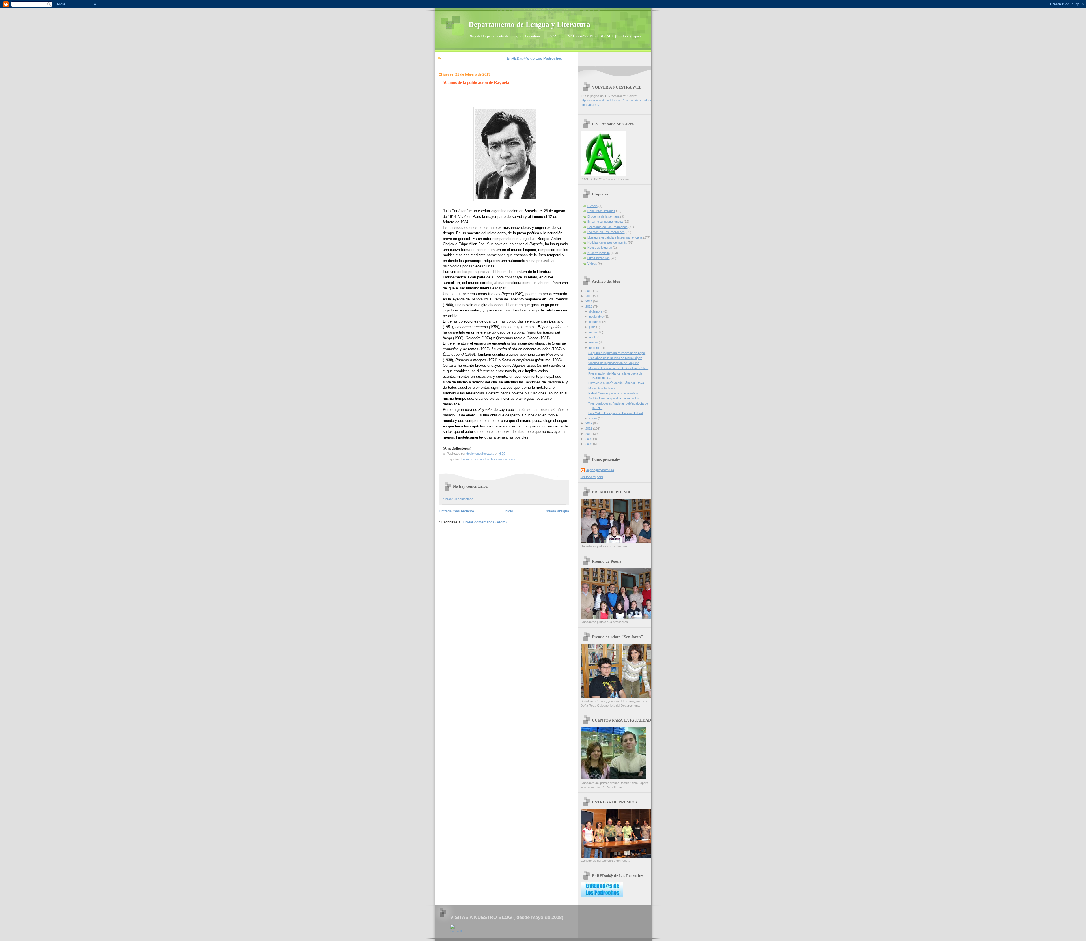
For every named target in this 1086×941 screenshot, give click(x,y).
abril (592, 337)
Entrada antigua (556, 511)
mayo (593, 332)
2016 (589, 291)
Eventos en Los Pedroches (606, 232)
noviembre (596, 316)
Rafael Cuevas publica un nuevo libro (613, 393)
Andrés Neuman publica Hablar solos (613, 398)
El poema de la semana (603, 216)
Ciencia (592, 206)
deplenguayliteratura (600, 470)
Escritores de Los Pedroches (607, 227)
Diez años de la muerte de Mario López (615, 358)
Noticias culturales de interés (607, 242)
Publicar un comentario (457, 498)
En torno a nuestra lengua (605, 221)
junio (592, 327)
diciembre (596, 311)
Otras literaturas (598, 258)
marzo (594, 342)
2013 (589, 306)
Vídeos (592, 263)
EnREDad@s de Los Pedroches (534, 58)
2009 (589, 439)
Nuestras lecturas (599, 247)
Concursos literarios (601, 211)
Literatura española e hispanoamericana (488, 459)
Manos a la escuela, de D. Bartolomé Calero (618, 368)
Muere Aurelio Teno (601, 388)
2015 (589, 296)
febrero (594, 347)
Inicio (508, 511)
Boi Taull (456, 931)
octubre (594, 321)
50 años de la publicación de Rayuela (613, 363)
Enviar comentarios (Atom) (485, 522)
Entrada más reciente (456, 511)
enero (593, 418)
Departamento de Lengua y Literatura (529, 24)
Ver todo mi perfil (592, 477)
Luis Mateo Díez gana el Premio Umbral (615, 413)
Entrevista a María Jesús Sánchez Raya (616, 382)
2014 (589, 301)
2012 (589, 423)
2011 (589, 428)
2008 (589, 444)
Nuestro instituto (598, 253)
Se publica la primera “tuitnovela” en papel (616, 353)
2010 (589, 433)
